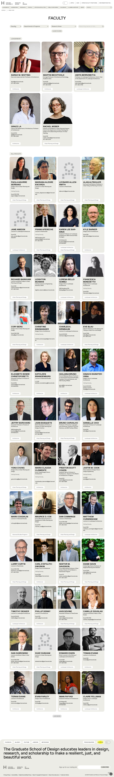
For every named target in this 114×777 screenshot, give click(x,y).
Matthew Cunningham (90, 517)
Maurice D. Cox (43, 516)
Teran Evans (18, 696)
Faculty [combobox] (13, 26)
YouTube (26, 742)
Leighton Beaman (40, 280)
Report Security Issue (54, 774)
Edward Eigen (67, 653)
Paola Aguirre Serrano (19, 183)
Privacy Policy (7, 774)
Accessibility (14, 774)
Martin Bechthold (53, 75)
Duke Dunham (42, 653)
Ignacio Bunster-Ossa (92, 375)
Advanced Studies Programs (19, 534)
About (82, 7)
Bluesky (17, 742)
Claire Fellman (92, 696)
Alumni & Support (73, 7)
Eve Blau (88, 326)
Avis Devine (65, 611)
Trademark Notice (65, 774)
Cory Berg (17, 326)
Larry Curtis (18, 564)
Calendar (63, 7)
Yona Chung (18, 468)
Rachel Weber (51, 126)
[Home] (16, 767)
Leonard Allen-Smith (68, 183)
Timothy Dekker (20, 611)
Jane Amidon (18, 229)
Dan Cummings (67, 516)
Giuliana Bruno (67, 374)
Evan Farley (42, 696)
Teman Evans (90, 653)
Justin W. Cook (91, 468)
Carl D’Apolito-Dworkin (43, 565)
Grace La (16, 126)
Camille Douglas (93, 611)
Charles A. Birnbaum (65, 328)
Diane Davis (89, 564)
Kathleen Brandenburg (43, 375)
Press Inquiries (89, 742)
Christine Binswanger (42, 328)
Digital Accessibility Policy (25, 774)
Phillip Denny (42, 611)
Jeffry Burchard (20, 423)
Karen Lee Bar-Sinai (67, 230)
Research (23, 7)
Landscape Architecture (83, 89)
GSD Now (100, 742)
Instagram (45, 742)
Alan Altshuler (92, 182)
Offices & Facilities (40, 7)
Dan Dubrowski (19, 653)
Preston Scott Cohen (67, 469)
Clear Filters (57, 31)
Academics (6, 7)
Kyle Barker (90, 229)
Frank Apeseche (44, 229)
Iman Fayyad (66, 696)
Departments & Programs (32, 26)
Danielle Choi (91, 423)
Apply (72, 3)
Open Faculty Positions (89, 3)
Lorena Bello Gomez (66, 280)
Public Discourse (53, 7)
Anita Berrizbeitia (85, 75)
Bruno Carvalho (68, 423)
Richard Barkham (21, 279)
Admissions (14, 7)
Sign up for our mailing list (68, 767)
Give (77, 3)
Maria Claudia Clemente (43, 469)
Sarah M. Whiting (20, 75)
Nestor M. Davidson (64, 565)
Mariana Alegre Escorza (44, 183)
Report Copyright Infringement (40, 774)
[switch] (65, 3)
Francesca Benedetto (89, 280)
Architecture (15, 89)
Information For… (105, 3)
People (30, 7)
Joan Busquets (43, 423)
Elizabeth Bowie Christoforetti (20, 375)
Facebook (8, 742)
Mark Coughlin (19, 516)
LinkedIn (35, 742)
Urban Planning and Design (51, 143)
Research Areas (57, 26)
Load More (57, 716)
